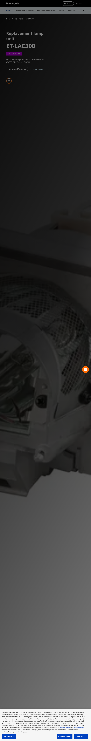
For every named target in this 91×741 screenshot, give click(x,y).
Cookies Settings (9, 736)
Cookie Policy (65, 728)
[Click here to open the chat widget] (85, 369)
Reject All (80, 736)
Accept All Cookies (64, 736)
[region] (45, 725)
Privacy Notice (78, 728)
